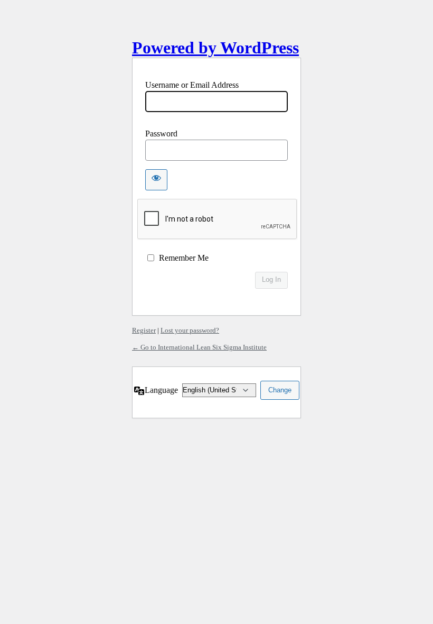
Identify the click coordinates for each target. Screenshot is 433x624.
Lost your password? (190, 330)
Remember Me (184, 257)
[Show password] (156, 179)
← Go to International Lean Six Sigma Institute (199, 347)
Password (161, 133)
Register (144, 330)
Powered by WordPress (215, 47)
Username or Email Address (192, 84)
